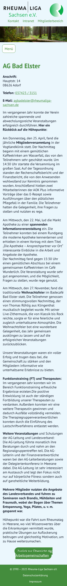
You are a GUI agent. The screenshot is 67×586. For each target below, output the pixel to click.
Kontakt (13, 21)
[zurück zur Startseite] (33, 9)
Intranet (28, 21)
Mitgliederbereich (50, 21)
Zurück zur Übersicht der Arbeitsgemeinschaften (33, 553)
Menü (9, 48)
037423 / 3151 (26, 93)
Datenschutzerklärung (35, 575)
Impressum (35, 581)
